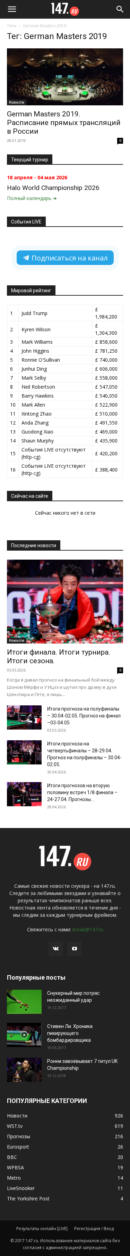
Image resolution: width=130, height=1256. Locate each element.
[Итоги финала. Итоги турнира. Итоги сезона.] (65, 602)
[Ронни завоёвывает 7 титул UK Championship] (24, 1070)
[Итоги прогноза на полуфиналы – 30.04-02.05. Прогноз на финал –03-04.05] (24, 717)
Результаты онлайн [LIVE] (42, 1228)
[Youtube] (74, 949)
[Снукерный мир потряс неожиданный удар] (24, 1002)
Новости (16, 102)
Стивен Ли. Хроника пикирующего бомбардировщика (70, 1033)
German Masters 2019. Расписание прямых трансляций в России (64, 122)
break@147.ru (87, 929)
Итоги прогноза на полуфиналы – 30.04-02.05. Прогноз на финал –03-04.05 (84, 715)
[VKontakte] (56, 949)
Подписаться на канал (68, 258)
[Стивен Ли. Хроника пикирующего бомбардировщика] (24, 1035)
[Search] (120, 9)
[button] (12, 9)
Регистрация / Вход (94, 1228)
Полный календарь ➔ (32, 198)
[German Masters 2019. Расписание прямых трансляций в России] (65, 76)
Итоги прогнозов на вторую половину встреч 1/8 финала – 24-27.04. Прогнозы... (82, 792)
